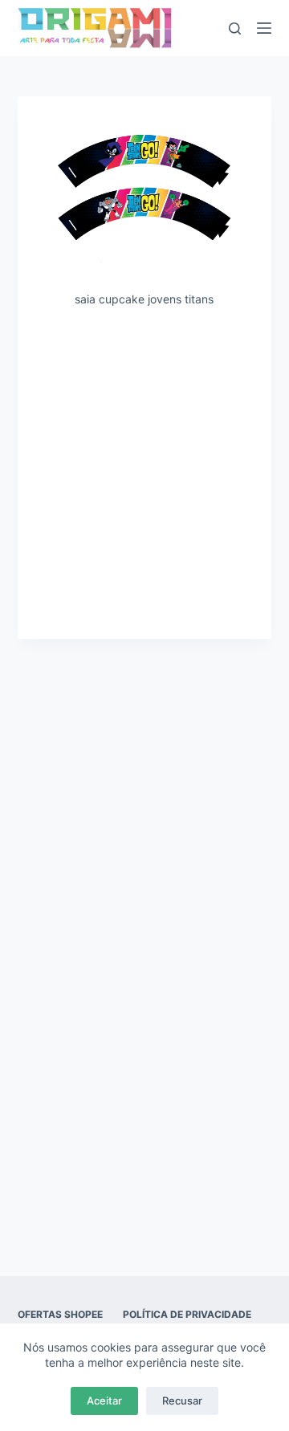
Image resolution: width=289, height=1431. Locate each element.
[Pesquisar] (235, 28)
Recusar (182, 1400)
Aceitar (104, 1400)
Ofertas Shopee (60, 1314)
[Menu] (264, 28)
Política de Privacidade (187, 1314)
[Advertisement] (144, 471)
